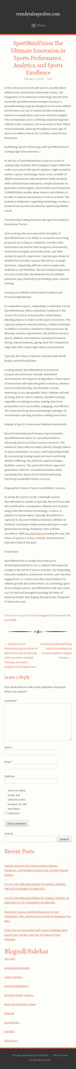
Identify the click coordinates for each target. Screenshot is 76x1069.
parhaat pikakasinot (16, 986)
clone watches (13, 977)
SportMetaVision (35, 533)
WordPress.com (42, 1060)
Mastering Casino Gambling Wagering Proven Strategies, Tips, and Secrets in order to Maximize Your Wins (37, 916)
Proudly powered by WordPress (30, 1055)
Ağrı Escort (11, 1040)
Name (8, 747)
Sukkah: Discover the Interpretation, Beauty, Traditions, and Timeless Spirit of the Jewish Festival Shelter (36, 870)
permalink (10, 620)
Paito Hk (9, 1013)
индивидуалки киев (17, 968)
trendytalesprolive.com (38, 14)
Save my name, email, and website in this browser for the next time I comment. (17, 802)
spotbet (9, 1031)
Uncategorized (44, 615)
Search (8, 833)
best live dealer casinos (18, 995)
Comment (11, 700)
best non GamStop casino (20, 1004)
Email (8, 762)
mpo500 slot (11, 1022)
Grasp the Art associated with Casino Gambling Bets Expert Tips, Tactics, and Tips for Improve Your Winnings (35, 934)
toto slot (9, 959)
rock (49, 79)
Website (9, 776)
